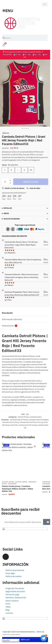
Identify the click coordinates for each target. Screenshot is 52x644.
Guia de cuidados (12, 219)
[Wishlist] (35, 446)
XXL (31, 170)
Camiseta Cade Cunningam (38, 420)
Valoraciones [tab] (9, 325)
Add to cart (25, 639)
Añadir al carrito (30, 181)
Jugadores (12, 484)
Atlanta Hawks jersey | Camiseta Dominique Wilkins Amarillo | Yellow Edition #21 (17, 488)
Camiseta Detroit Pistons (19, 420)
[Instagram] (6, 557)
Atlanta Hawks (8, 482)
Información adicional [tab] (12, 319)
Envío (6, 213)
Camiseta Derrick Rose (10, 422)
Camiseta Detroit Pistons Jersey (31, 422)
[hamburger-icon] (45, 4)
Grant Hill (13, 425)
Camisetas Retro (36, 417)
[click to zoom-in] (25, 93)
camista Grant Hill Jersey (27, 425)
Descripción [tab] (7, 313)
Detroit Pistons (23, 417)
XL (24, 170)
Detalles (8, 208)
